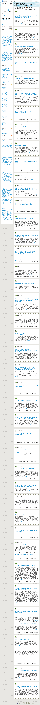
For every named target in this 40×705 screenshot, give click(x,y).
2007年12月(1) (4, 92)
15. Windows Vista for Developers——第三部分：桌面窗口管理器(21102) (7, 182)
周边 (9, 1)
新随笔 (20, 7)
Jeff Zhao (3, 121)
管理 (27, 7)
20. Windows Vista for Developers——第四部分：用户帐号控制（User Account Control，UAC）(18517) (7, 195)
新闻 (11, 1)
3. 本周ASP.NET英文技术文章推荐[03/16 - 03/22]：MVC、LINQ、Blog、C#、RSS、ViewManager (7, 37)
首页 (18, 7)
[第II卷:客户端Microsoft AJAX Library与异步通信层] (4, 15)
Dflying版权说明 (5, 5)
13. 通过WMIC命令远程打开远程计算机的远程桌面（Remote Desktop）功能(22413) (7, 177)
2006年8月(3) (4, 111)
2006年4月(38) (4, 116)
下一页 (37, 700)
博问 (14, 1)
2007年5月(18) (4, 100)
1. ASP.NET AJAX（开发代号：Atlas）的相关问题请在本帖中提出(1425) (7, 200)
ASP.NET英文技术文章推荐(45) (6, 70)
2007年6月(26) (4, 99)
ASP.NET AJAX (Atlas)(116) (6, 68)
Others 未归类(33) (4, 77)
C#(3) (3, 73)
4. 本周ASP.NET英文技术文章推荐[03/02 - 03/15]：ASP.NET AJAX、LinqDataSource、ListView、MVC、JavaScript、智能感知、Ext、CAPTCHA (7, 41)
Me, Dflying (4, 129)
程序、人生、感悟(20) (5, 80)
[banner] (3, 1)
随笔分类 (3, 65)
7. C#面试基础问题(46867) (6, 164)
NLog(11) (3, 76)
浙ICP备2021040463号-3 (31, 703)
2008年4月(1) (4, 87)
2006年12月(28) (4, 106)
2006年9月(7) (4, 110)
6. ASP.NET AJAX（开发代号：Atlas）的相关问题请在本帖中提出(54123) (7, 162)
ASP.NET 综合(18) (5, 69)
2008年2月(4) (4, 89)
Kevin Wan (3, 122)
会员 (7, 1)
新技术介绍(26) (4, 82)
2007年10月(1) (4, 94)
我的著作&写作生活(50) (5, 81)
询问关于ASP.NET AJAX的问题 (6, 9)
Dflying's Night (4, 133)
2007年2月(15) (4, 104)
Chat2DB (22, 1)
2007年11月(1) (4, 93)
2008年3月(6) (4, 88)
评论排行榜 (3, 197)
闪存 (16, 1)
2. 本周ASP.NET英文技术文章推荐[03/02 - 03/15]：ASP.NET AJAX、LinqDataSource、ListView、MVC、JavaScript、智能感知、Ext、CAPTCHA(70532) (7, 151)
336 (4, 22)
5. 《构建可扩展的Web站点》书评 (7, 44)
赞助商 (19, 1)
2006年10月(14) (4, 109)
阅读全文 (22, 23)
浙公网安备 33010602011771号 (22, 703)
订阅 (24, 7)
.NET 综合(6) (4, 67)
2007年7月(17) (4, 98)
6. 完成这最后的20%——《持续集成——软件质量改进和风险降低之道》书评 (7, 46)
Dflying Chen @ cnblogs (19, 3)
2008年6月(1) (4, 86)
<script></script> (4, 140)
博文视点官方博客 (4, 124)
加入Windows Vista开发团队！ (6, 19)
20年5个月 (5, 21)
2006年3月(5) (4, 117)
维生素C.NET (4, 123)
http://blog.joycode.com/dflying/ (21, 5)
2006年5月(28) (4, 115)
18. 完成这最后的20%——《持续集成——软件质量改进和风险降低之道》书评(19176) (7, 190)
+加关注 (3, 24)
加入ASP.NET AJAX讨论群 (5, 10)
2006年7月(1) (4, 112)
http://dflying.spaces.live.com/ (31, 5)
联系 (22, 7)
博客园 (16, 7)
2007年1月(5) (4, 105)
